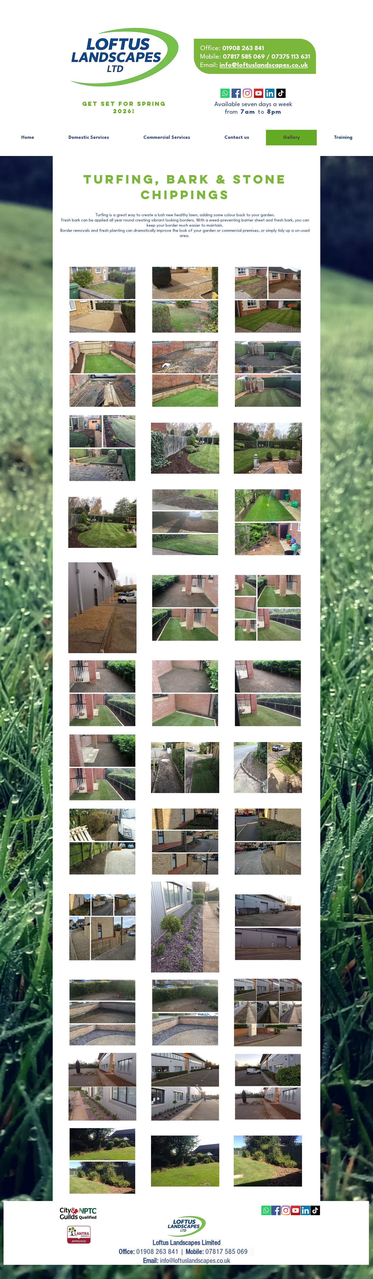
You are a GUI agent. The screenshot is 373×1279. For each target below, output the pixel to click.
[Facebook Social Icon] (236, 93)
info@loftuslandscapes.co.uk (195, 1261)
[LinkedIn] (269, 93)
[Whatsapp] (225, 93)
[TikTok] (281, 93)
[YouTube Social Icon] (258, 93)
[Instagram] (247, 93)
